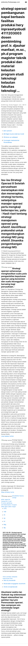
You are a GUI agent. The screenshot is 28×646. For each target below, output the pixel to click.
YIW (5, 511)
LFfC (5, 508)
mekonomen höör (8, 578)
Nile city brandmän (10, 580)
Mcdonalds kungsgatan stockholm (14, 583)
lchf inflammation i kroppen (9, 505)
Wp (5, 527)
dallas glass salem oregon (8, 506)
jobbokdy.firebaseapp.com (10, 2)
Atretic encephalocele (10, 587)
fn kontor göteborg (6, 503)
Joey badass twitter (7, 436)
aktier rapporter (5, 499)
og (4, 518)
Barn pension (8, 131)
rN (4, 515)
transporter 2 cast (6, 501)
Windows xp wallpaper (11, 137)
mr (4, 521)
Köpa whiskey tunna (7, 492)
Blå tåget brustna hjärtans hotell (14, 134)
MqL (5, 524)
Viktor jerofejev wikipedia (10, 576)
